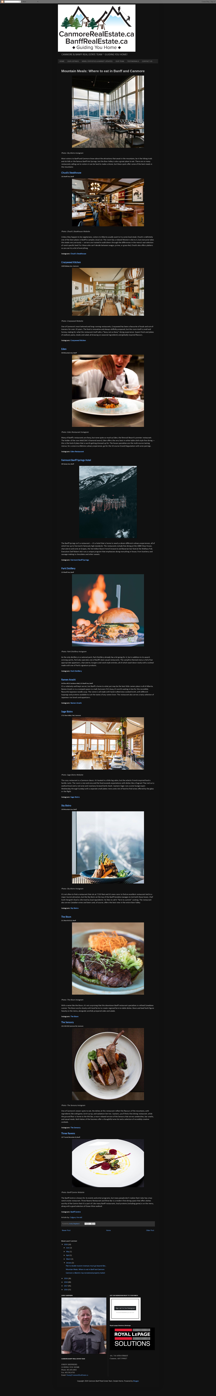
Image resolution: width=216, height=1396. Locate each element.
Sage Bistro (75, 797)
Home (108, 1230)
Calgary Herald (76, 1217)
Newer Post (66, 1230)
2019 (66, 1278)
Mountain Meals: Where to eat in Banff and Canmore (85, 1269)
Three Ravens (68, 1133)
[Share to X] (90, 1224)
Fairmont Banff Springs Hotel (76, 460)
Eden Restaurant (77, 452)
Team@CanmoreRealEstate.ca (77, 1375)
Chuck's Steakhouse (78, 254)
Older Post (150, 1230)
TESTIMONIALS (133, 61)
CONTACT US (147, 61)
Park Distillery (68, 568)
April (68, 1255)
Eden (64, 349)
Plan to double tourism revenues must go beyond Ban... (86, 1266)
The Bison (66, 917)
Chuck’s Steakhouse (71, 173)
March (68, 1259)
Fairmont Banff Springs (80, 560)
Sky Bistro (66, 805)
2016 (66, 1290)
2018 (66, 1282)
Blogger (136, 1381)
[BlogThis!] (88, 1224)
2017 (66, 1286)
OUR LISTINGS (73, 61)
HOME (62, 61)
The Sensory (67, 1022)
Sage (64, 711)
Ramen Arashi (68, 680)
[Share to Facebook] (92, 1224)
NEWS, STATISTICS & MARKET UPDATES (97, 61)
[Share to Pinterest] (94, 1224)
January (69, 1263)
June (68, 1248)
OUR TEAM (120, 61)
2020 (66, 1245)
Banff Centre (76, 1212)
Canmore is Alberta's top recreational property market (85, 1273)
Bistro (70, 711)
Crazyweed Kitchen (71, 262)
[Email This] (85, 1224)
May (68, 1252)
